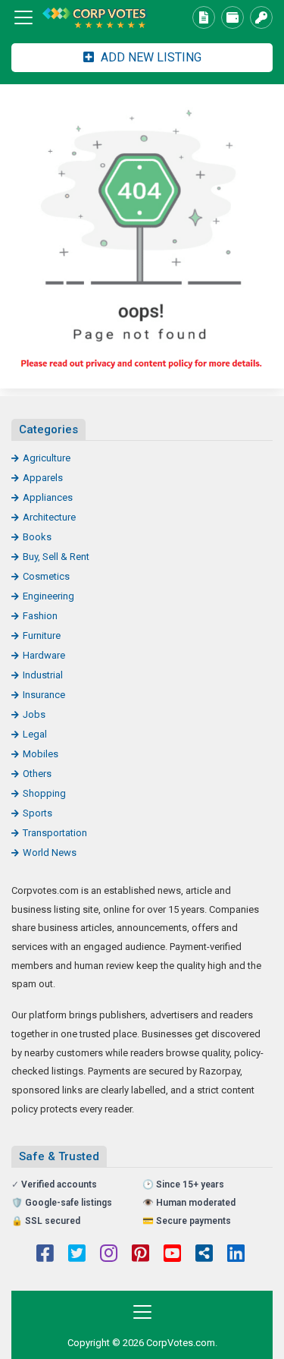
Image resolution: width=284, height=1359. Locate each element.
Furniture (42, 635)
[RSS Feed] (204, 1255)
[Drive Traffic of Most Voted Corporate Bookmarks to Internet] (95, 18)
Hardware (44, 655)
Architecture (49, 517)
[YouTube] (172, 1255)
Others (37, 773)
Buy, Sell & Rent (56, 556)
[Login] (261, 17)
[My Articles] (203, 17)
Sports (37, 813)
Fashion (40, 615)
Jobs (34, 714)
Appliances (48, 497)
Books (37, 537)
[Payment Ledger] (232, 17)
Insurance (44, 694)
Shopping (44, 793)
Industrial (43, 675)
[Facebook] (45, 1255)
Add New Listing (149, 57)
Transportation (55, 832)
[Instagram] (108, 1255)
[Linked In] (236, 1255)
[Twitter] (77, 1255)
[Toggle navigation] (23, 17)
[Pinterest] (140, 1255)
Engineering (48, 596)
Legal (35, 734)
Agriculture (46, 458)
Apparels (43, 477)
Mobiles (40, 754)
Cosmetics (46, 576)
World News (49, 852)
